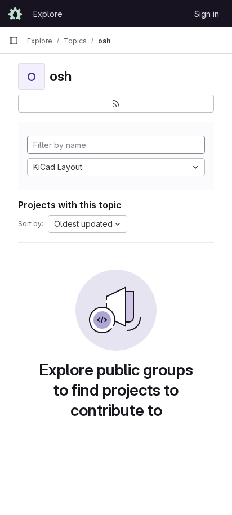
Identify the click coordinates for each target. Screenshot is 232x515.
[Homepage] (15, 14)
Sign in (206, 14)
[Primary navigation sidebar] (14, 41)
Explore (48, 14)
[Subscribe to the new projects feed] (116, 104)
